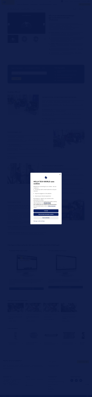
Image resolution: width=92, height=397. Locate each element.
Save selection (46, 217)
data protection (52, 206)
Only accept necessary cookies (46, 214)
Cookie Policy (47, 203)
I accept (46, 210)
